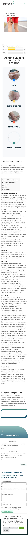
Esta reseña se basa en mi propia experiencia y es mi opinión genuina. (13, 508)
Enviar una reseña (7, 511)
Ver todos (23, 464)
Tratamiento (6, 189)
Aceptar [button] (21, 527)
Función (5, 186)
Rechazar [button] (6, 530)
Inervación (6, 184)
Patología (5, 187)
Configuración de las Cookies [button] (11, 527)
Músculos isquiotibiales (9, 182)
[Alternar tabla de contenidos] (17, 180)
